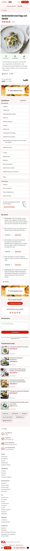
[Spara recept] (8, 347)
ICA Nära (3, 501)
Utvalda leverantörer (6, 509)
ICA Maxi (3, 507)
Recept (4, 10)
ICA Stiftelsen (4, 520)
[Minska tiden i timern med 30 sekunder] (3, 235)
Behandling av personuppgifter (8, 534)
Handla (3, 454)
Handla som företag (5, 464)
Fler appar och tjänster (6, 477)
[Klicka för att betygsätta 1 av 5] (10, 313)
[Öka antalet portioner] (28, 100)
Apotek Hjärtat (4, 462)
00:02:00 (7, 251)
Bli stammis (3, 483)
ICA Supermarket (5, 503)
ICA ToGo (3, 475)
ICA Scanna (3, 473)
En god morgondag (5, 522)
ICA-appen (3, 471)
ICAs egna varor (4, 497)
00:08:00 (7, 265)
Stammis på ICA (5, 480)
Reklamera (3, 528)
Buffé (3, 81)
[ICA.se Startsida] (10, 2)
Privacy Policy (24, 337)
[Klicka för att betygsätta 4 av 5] (17, 313)
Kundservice (4, 525)
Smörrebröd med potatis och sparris (19, 347)
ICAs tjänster (4, 468)
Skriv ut (6, 73)
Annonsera (3, 511)
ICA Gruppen (4, 499)
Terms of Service (14, 338)
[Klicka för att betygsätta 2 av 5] (13, 313)
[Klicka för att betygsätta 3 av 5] (15, 313)
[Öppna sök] (19, 2)
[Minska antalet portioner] (18, 100)
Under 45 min (6, 58)
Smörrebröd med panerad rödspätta (19, 391)
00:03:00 (7, 235)
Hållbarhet (4, 517)
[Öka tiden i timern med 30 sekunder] (11, 235)
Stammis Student (5, 485)
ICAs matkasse (4, 458)
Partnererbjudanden (5, 489)
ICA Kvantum (4, 505)
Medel (24, 58)
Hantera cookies (5, 536)
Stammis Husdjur (5, 487)
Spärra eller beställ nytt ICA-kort (8, 532)
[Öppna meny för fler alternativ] (8, 349)
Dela (12, 73)
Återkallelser (4, 530)
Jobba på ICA (4, 513)
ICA (2, 495)
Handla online (4, 456)
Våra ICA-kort (4, 491)
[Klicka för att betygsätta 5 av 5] (19, 313)
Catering (3, 460)
